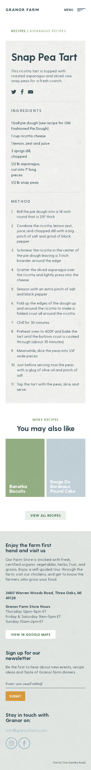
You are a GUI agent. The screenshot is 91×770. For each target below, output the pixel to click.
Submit (15, 696)
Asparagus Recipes (48, 31)
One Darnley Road (73, 762)
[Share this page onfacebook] (22, 91)
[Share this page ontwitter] (13, 91)
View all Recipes (45, 515)
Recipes (18, 31)
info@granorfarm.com (26, 730)
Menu (69, 9)
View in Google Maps (30, 634)
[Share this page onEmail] (30, 91)
